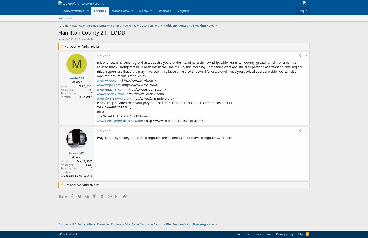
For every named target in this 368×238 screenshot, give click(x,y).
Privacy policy (284, 234)
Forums (100, 11)
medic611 (67, 39)
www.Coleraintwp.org (113, 98)
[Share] (300, 55)
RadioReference (73, 11)
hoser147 (76, 153)
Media (143, 11)
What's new (120, 11)
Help (300, 234)
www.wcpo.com (108, 85)
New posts (65, 18)
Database (164, 11)
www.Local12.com (110, 94)
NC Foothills (85, 97)
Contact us (243, 234)
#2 (305, 130)
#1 (305, 55)
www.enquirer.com (111, 89)
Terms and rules (263, 234)
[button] (88, 11)
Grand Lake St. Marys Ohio (76, 175)
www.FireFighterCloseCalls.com (120, 120)
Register (183, 11)
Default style (70, 234)
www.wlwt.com (108, 80)
